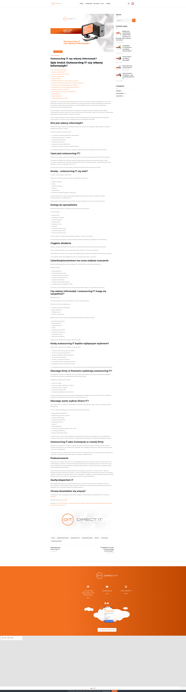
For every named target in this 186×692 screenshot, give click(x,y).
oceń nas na (108, 621)
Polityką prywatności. (106, 691)
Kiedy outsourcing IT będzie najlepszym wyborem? (65, 85)
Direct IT (97, 538)
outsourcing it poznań (56, 541)
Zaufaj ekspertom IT (57, 96)
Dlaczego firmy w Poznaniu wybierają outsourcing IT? (65, 87)
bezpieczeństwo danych (63, 538)
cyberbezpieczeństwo (87, 538)
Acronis (53, 538)
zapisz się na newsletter (107, 629)
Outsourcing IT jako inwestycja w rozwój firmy (64, 91)
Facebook (64, 500)
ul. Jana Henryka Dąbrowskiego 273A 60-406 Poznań (88, 593)
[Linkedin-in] (108, 603)
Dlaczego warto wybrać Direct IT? (60, 89)
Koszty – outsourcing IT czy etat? (60, 74)
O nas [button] (102, 3)
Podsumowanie (56, 94)
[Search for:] (126, 20)
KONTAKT (53, 496)
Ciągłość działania (56, 78)
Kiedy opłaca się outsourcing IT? (127, 66)
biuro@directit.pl (107, 591)
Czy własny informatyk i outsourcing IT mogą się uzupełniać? (67, 83)
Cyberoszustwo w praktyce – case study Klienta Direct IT (128, 76)
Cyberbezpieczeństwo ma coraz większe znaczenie (65, 81)
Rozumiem (114, 691)
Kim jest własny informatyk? (59, 70)
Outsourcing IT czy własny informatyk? (126, 58)
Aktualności (89, 3)
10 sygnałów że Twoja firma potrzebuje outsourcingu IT (127, 48)
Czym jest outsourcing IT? (58, 72)
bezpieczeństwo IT (75, 538)
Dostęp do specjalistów (58, 76)
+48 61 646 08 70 (126, 591)
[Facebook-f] (105, 603)
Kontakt (108, 3)
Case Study (96, 3)
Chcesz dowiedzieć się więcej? (60, 98)
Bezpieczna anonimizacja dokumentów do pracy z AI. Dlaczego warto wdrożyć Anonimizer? (123, 36)
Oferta (81, 3)
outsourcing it (104, 538)
